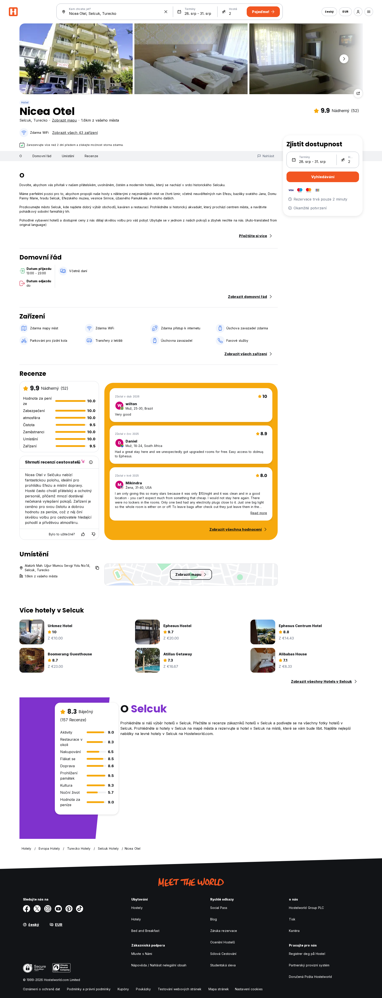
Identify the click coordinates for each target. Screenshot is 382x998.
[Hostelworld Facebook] (26, 908)
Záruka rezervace (223, 931)
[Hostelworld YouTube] (58, 908)
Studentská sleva (223, 965)
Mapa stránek (218, 989)
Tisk (292, 919)
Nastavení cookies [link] (249, 989)
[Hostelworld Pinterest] (69, 908)
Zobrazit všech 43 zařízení (75, 132)
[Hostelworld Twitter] (37, 908)
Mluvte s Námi (141, 954)
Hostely (137, 908)
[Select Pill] (358, 11)
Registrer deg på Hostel (307, 954)
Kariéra (294, 931)
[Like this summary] (82, 534)
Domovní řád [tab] (41, 156)
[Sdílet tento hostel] (358, 93)
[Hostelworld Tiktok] (79, 908)
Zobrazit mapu (64, 120)
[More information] (91, 462)
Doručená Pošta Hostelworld (310, 977)
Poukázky (143, 989)
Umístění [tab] (68, 156)
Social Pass (218, 908)
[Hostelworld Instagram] (47, 908)
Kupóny (123, 989)
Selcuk (25, 120)
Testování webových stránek (179, 989)
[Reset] (165, 11)
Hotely (136, 919)
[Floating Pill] (344, 58)
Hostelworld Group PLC (306, 908)
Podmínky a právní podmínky (89, 989)
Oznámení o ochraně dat (41, 989)
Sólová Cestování (223, 954)
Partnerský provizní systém (309, 965)
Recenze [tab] (91, 156)
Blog (213, 919)
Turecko (40, 120)
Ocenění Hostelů (222, 942)
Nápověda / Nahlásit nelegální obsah (159, 965)
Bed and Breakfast (145, 931)
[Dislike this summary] (93, 534)
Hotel (25, 102)
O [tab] (20, 156)
